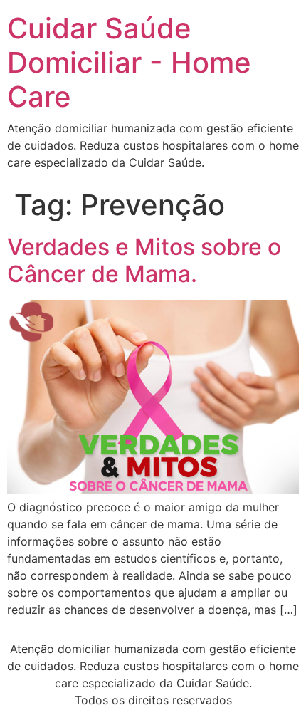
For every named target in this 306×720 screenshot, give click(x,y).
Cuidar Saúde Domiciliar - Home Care (129, 62)
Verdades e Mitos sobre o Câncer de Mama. (144, 260)
